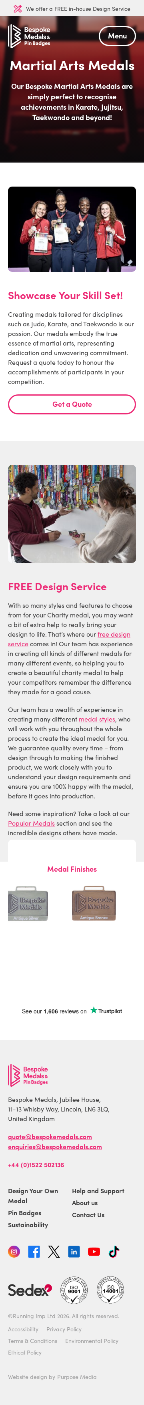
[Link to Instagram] (14, 1253)
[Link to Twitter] (54, 1253)
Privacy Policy (64, 1329)
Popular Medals (31, 823)
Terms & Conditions (32, 1341)
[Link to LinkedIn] (74, 1253)
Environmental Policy (91, 1341)
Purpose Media (77, 1377)
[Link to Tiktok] (114, 1253)
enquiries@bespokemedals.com (55, 1146)
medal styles (97, 719)
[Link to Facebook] (34, 1253)
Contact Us (88, 1214)
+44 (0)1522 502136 (36, 1164)
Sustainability (28, 1224)
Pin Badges (24, 1212)
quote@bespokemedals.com (50, 1136)
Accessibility (23, 1329)
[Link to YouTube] (94, 1253)
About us (85, 1202)
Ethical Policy (25, 1352)
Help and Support (98, 1190)
